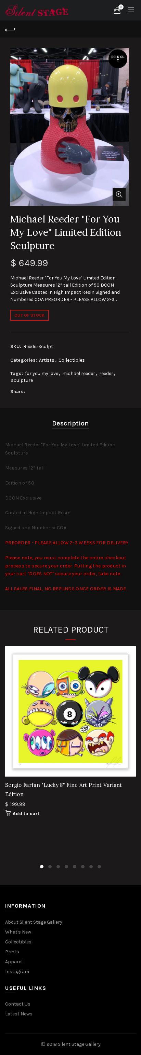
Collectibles (72, 360)
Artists (46, 360)
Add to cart (26, 813)
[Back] (10, 29)
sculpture (22, 380)
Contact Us (17, 1004)
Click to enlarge (119, 194)
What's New (18, 932)
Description (70, 423)
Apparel (14, 962)
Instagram (17, 971)
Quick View (130, 652)
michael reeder (78, 373)
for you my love (41, 373)
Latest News (19, 1014)
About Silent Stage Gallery (33, 922)
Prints (12, 952)
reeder (106, 373)
